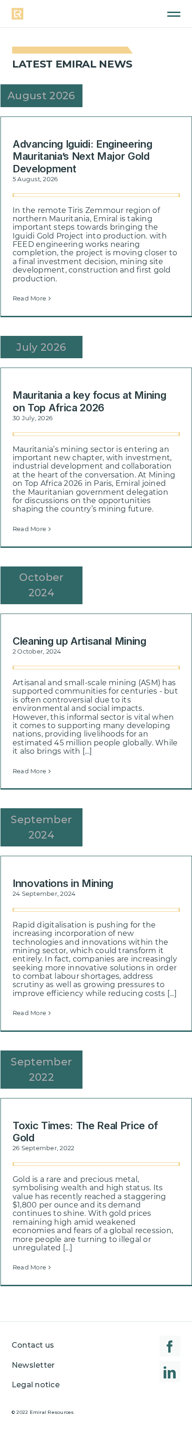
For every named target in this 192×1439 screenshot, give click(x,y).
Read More (29, 298)
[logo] (17, 11)
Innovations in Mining (63, 883)
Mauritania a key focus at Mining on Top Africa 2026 (89, 401)
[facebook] (169, 1346)
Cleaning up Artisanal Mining (79, 641)
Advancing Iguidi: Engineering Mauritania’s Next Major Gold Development (82, 156)
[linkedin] (169, 1371)
